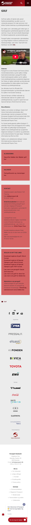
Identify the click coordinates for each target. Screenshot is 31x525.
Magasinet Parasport (16, 492)
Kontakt (16, 477)
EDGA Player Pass (20, 226)
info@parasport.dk (17, 462)
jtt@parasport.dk (12, 196)
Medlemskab (16, 495)
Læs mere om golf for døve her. (14, 274)
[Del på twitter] (18, 313)
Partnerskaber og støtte (16, 497)
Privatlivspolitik (16, 479)
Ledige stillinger (16, 474)
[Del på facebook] (9, 313)
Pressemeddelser (16, 489)
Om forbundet (16, 471)
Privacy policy (16, 482)
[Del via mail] (22, 313)
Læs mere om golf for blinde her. (15, 276)
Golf (5, 301)
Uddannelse (16, 500)
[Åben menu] (28, 3)
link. (14, 45)
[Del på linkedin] (13, 313)
